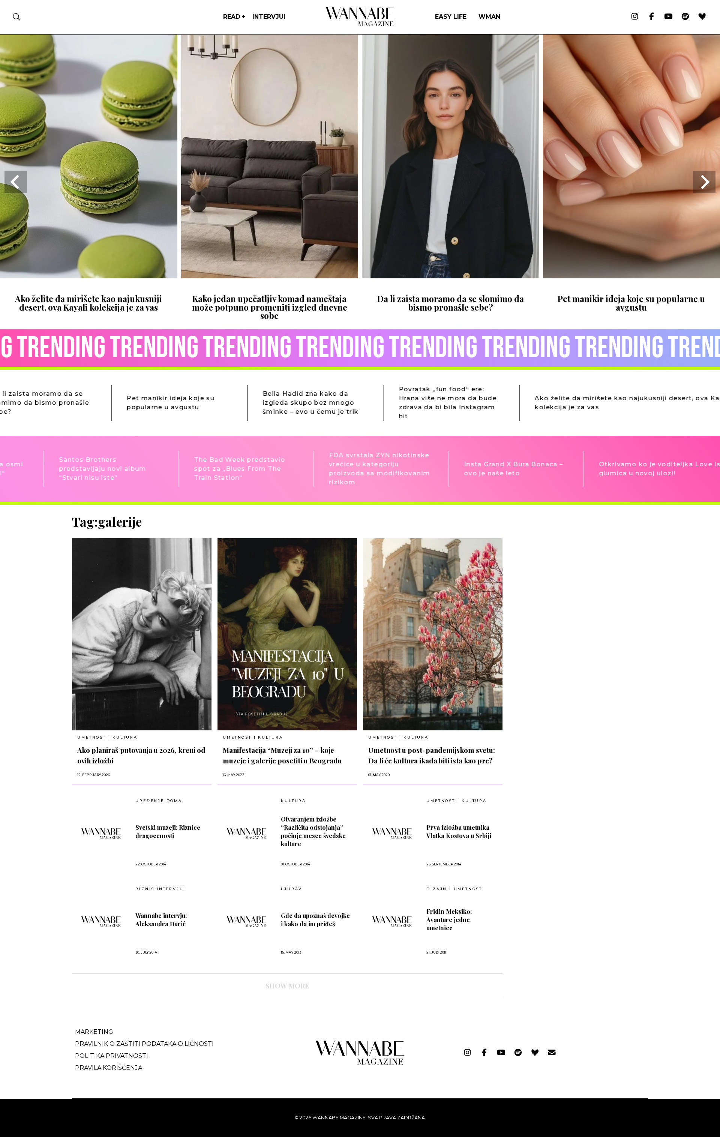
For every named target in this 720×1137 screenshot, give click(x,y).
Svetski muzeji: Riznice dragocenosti (167, 831)
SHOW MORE (287, 985)
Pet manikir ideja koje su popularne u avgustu (631, 302)
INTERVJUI (268, 16)
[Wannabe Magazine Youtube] (668, 17)
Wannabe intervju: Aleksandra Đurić (161, 920)
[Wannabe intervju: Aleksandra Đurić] (101, 921)
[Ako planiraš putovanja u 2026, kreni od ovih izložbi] (142, 634)
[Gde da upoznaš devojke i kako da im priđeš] (247, 921)
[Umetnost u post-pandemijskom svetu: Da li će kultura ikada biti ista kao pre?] (432, 634)
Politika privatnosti (111, 1055)
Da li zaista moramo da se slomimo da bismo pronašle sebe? (450, 302)
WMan (489, 16)
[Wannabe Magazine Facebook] (651, 17)
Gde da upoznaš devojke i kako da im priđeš (315, 920)
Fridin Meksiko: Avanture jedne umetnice (449, 919)
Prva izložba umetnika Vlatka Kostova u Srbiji (458, 831)
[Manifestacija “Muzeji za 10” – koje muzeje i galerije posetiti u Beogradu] (287, 634)
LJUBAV (291, 889)
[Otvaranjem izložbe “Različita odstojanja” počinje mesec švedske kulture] (247, 833)
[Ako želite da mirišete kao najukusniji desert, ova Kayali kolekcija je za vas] (88, 276)
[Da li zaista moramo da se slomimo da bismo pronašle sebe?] (450, 276)
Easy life (450, 16)
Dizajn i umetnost (454, 889)
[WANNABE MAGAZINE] (360, 1063)
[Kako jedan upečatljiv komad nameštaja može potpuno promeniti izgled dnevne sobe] (269, 276)
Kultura (293, 801)
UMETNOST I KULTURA (107, 737)
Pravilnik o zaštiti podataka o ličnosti (144, 1043)
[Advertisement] (564, 567)
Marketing (94, 1031)
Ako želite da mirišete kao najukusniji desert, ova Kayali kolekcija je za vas (88, 302)
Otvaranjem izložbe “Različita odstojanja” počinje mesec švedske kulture (313, 831)
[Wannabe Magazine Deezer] (702, 17)
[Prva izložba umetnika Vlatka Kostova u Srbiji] (392, 833)
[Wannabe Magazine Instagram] (634, 17)
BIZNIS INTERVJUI (160, 889)
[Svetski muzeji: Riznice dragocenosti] (101, 833)
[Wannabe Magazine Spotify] (685, 17)
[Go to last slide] (15, 182)
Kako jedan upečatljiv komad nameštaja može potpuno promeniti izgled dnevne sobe (269, 307)
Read (231, 16)
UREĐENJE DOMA (158, 801)
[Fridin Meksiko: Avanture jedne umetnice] (392, 921)
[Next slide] (704, 182)
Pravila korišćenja (108, 1067)
